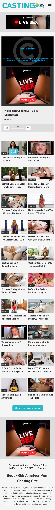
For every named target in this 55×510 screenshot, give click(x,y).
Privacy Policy (40, 465)
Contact (42, 468)
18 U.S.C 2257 (26, 468)
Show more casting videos (27, 408)
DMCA (12, 468)
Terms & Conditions (18, 465)
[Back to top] (50, 504)
